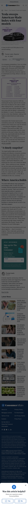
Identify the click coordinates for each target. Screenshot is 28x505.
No (22, 501)
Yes (9, 501)
